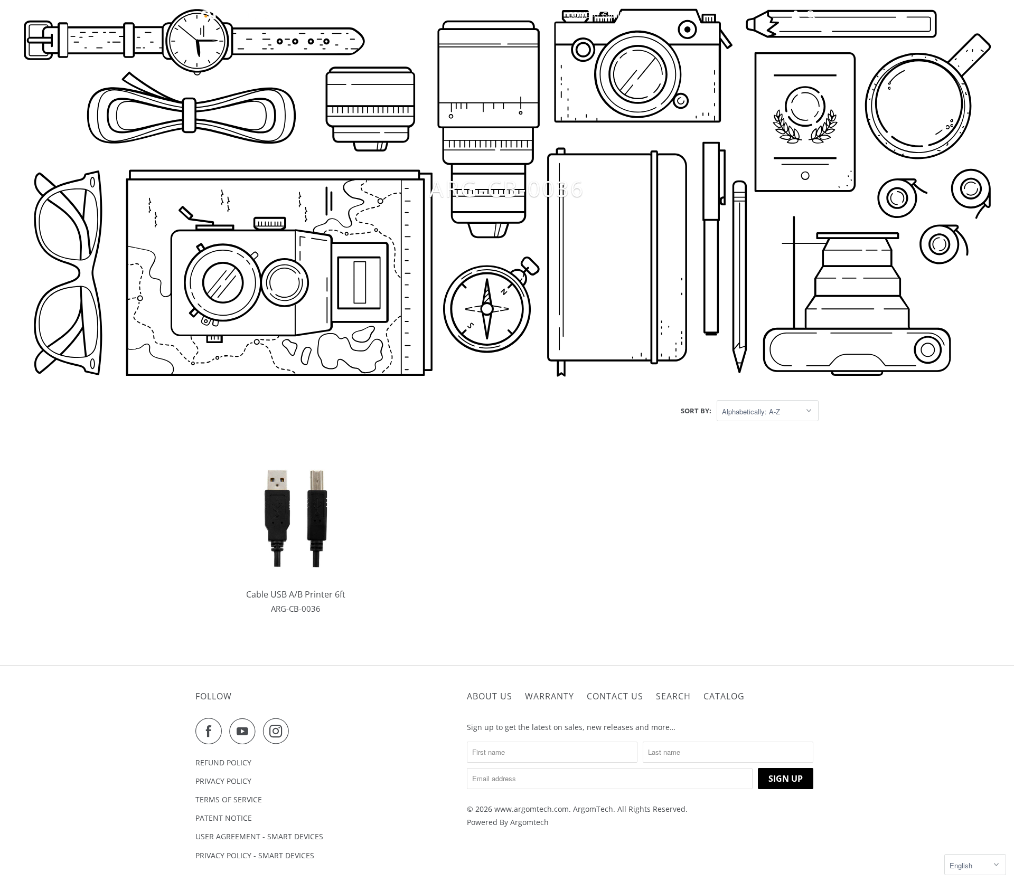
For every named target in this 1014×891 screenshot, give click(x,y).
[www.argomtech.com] (242, 15)
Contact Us (615, 696)
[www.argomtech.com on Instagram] (279, 731)
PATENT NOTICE (223, 818)
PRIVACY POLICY (223, 781)
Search (673, 696)
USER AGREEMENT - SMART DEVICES (259, 836)
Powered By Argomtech (508, 822)
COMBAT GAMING (600, 15)
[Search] (812, 14)
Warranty (549, 696)
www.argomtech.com (531, 809)
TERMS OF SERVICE (228, 799)
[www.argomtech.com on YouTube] (245, 731)
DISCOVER (465, 15)
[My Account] (796, 14)
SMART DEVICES (531, 15)
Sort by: (696, 410)
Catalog (724, 696)
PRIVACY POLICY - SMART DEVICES (254, 855)
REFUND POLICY (223, 762)
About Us (489, 696)
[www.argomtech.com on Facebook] (211, 731)
